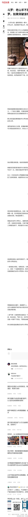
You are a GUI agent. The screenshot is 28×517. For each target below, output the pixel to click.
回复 (12, 368)
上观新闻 (9, 482)
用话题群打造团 (20, 516)
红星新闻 (9, 405)
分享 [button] (4, 32)
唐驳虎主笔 (10, 511)
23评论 (13, 429)
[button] (12, 2)
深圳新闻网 (10, 417)
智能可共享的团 (15, 514)
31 (15, 494)
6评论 (14, 446)
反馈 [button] (25, 506)
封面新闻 (9, 393)
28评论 (15, 417)
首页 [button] (25, 500)
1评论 (14, 470)
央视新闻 (9, 458)
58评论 (14, 405)
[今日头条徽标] (5, 2)
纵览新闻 (9, 446)
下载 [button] (24, 510)
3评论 (14, 393)
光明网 (9, 429)
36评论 (14, 458)
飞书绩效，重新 (23, 514)
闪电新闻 (9, 470)
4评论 (14, 482)
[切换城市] (22, 2)
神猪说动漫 (22, 18)
